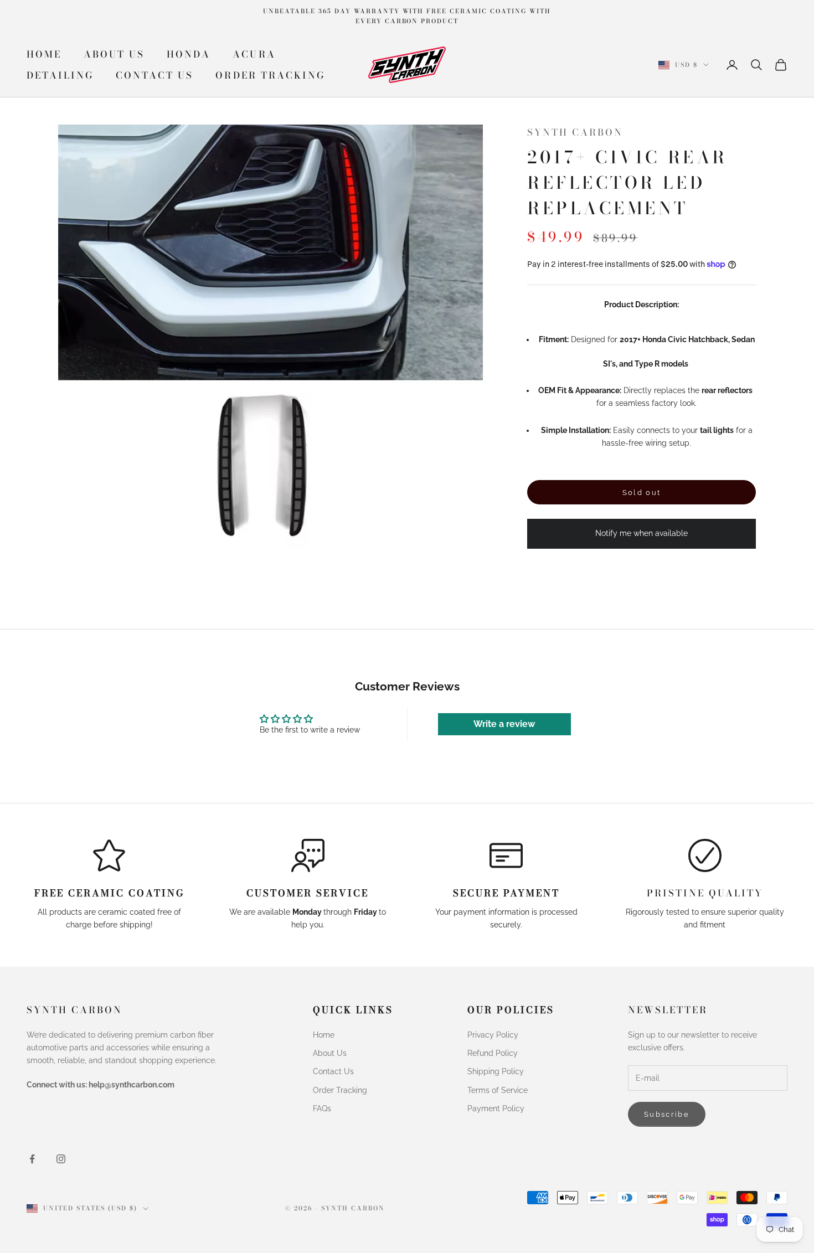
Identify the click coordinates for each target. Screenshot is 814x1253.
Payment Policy (495, 1108)
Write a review (504, 724)
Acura (254, 54)
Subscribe (666, 1114)
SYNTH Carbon (575, 132)
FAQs (322, 1108)
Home (44, 54)
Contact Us (154, 75)
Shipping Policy (495, 1071)
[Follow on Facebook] (32, 1158)
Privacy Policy (492, 1034)
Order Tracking (269, 75)
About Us (114, 54)
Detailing (60, 75)
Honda (188, 54)
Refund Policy (492, 1053)
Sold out (641, 492)
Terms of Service (497, 1090)
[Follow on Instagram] (60, 1158)
